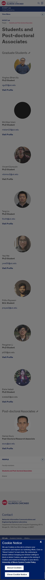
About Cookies (14, 568)
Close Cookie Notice (17, 574)
